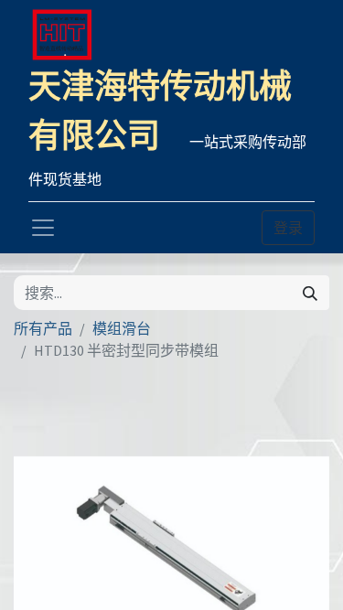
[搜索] (310, 292)
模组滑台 (121, 328)
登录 (288, 228)
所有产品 (43, 328)
